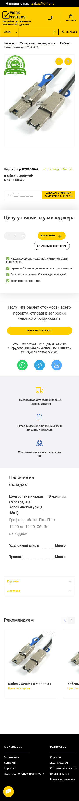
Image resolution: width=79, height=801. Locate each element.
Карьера (9, 768)
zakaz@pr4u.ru (43, 3)
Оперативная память (63, 768)
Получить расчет (39, 330)
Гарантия (13, 581)
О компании (11, 757)
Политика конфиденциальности (24, 773)
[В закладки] (52, 634)
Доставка (13, 591)
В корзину (48, 235)
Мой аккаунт (63, 32)
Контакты (10, 762)
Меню (7, 32)
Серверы (55, 757)
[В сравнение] (45, 634)
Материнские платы (62, 779)
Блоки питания (59, 773)
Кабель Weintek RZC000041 (29, 684)
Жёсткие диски (59, 762)
